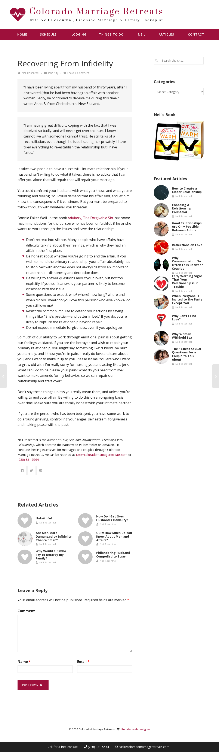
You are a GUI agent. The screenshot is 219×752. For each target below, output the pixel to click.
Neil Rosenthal (30, 73)
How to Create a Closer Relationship (187, 190)
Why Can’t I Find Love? (184, 317)
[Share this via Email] (40, 470)
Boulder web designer (135, 729)
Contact (196, 34)
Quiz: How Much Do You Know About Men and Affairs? (114, 536)
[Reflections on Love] (161, 247)
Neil (141, 34)
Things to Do (111, 34)
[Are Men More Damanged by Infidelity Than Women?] (25, 538)
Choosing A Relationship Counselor (181, 208)
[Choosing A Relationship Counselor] (161, 210)
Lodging (78, 34)
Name (24, 661)
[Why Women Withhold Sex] (161, 338)
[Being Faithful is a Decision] (3, 376)
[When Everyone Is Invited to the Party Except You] (161, 301)
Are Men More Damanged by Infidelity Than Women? (54, 536)
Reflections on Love (187, 245)
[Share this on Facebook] (22, 470)
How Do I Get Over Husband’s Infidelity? (112, 518)
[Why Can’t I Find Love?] (161, 319)
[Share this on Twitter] (31, 470)
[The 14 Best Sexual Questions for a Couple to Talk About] (161, 356)
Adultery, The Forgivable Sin (90, 217)
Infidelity (53, 73)
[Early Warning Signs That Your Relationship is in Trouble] (161, 283)
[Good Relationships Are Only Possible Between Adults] (161, 228)
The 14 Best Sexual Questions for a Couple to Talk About (186, 354)
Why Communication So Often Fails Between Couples (187, 263)
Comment (26, 610)
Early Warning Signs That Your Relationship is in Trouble (187, 281)
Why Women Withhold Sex (182, 336)
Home (22, 34)
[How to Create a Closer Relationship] (161, 192)
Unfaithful (44, 518)
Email (83, 661)
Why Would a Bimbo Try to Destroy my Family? (51, 554)
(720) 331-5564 (98, 747)
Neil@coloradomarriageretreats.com (144, 747)
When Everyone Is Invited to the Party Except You (187, 299)
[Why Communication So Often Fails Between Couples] (161, 265)
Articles (166, 34)
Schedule (48, 34)
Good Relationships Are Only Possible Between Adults (187, 226)
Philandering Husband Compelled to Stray (113, 554)
